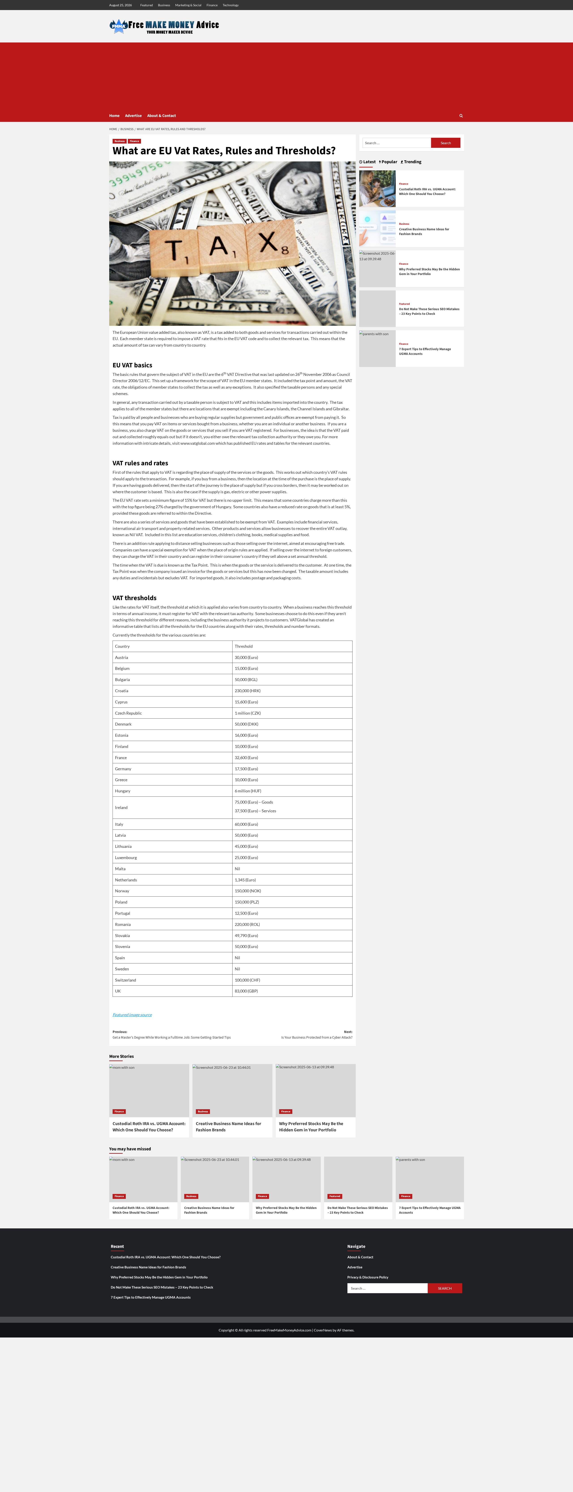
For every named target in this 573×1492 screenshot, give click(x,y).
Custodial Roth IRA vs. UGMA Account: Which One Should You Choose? (149, 1127)
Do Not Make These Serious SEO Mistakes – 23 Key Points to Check (429, 311)
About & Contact (161, 116)
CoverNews (323, 1330)
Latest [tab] (369, 162)
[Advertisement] (286, 76)
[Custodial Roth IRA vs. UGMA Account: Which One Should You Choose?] (149, 1090)
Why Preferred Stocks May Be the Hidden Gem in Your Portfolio (429, 271)
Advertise (133, 116)
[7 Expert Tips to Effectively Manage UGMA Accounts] (374, 333)
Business (164, 5)
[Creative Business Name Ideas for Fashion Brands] (232, 1090)
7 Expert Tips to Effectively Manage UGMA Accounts (151, 1297)
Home (114, 116)
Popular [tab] (389, 162)
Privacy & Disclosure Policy (367, 1277)
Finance (212, 5)
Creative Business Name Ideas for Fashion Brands (148, 1267)
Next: (317, 1034)
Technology (231, 5)
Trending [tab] (412, 162)
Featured (146, 5)
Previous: (172, 1034)
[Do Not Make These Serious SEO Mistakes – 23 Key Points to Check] (358, 1179)
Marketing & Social (188, 5)
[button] (461, 116)
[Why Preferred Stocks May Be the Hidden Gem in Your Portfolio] (316, 1090)
